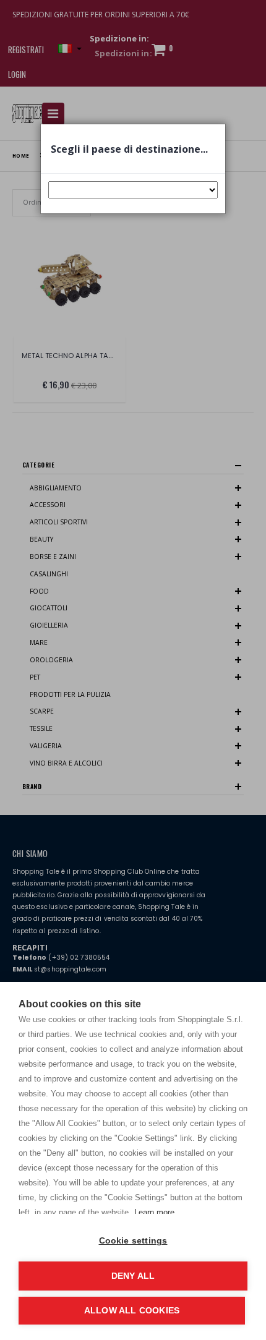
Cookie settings (133, 1240)
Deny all (133, 1276)
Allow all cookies (131, 1310)
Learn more (154, 1212)
